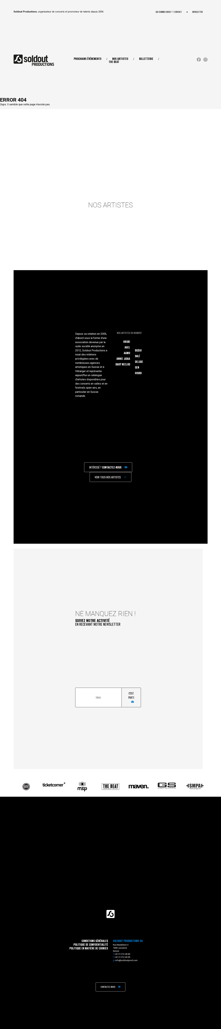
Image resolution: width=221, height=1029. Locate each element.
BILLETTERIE (146, 59)
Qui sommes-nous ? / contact (169, 11)
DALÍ (137, 356)
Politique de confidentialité (90, 944)
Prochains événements (87, 59)
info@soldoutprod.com (126, 960)
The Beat (114, 62)
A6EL (127, 347)
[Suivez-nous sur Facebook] (199, 60)
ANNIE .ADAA (123, 358)
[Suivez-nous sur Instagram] (205, 60)
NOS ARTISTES (120, 59)
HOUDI (138, 373)
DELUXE (139, 361)
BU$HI (138, 350)
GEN (137, 367)
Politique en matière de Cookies (88, 948)
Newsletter (197, 11)
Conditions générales (95, 941)
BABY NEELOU (123, 364)
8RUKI (126, 341)
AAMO (127, 353)
